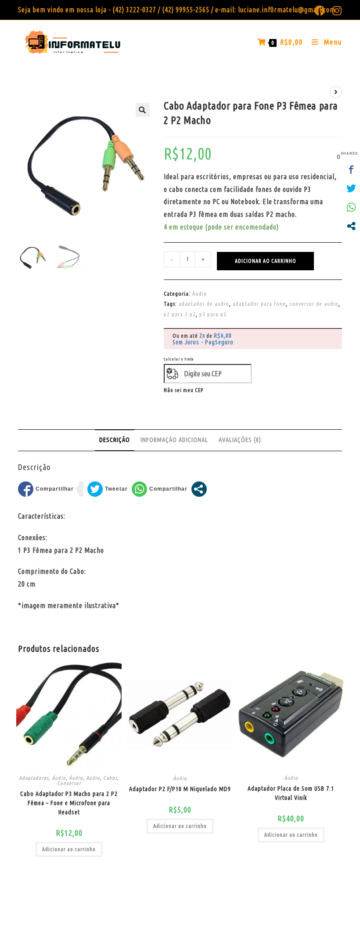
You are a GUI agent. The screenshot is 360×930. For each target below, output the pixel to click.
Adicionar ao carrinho (265, 261)
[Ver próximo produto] (336, 92)
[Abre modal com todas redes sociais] (199, 489)
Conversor (69, 783)
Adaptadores (34, 778)
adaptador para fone (259, 304)
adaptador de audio (204, 304)
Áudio (199, 293)
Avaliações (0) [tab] (240, 439)
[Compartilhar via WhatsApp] (159, 489)
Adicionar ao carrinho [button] (69, 849)
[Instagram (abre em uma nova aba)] (335, 10)
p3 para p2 (213, 314)
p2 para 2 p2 (180, 314)
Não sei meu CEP (183, 390)
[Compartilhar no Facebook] (46, 489)
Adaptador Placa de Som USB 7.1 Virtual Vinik (291, 793)
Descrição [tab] (114, 439)
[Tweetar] (107, 489)
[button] (143, 110)
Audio (93, 778)
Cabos (110, 778)
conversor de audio (313, 304)
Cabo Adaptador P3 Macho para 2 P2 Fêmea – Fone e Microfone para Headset (69, 803)
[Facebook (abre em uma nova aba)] (320, 10)
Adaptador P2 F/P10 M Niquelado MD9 (180, 788)
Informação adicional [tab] (174, 439)
